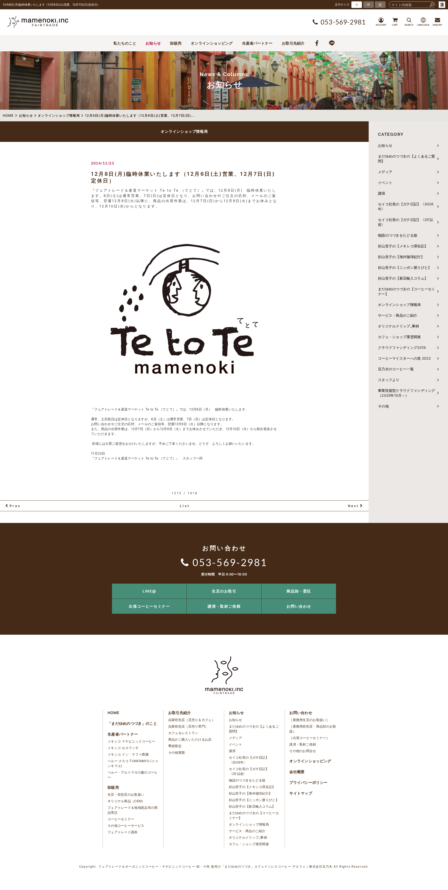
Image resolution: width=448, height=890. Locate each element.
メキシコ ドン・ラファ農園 (128, 754)
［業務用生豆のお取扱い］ (309, 720)
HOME (113, 712)
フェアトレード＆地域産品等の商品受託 (133, 810)
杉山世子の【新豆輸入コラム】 (403, 278)
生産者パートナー (257, 43)
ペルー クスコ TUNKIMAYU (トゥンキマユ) (133, 763)
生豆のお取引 (224, 591)
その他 (385, 406)
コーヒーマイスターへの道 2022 (404, 358)
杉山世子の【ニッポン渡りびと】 (405, 267)
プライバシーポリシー (308, 782)
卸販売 (176, 43)
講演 (381, 193)
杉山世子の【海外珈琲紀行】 (401, 257)
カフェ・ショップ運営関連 (399, 337)
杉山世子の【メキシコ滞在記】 (403, 246)
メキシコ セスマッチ (123, 748)
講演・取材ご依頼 (224, 606)
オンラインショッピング (212, 43)
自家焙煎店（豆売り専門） (188, 726)
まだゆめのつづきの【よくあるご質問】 (406, 158)
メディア (385, 172)
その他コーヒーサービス (126, 825)
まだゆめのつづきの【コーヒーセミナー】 (406, 291)
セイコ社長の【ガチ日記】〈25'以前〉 (405, 222)
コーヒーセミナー (121, 819)
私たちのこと (124, 43)
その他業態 (176, 752)
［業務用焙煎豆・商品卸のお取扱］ (312, 728)
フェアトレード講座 (123, 832)
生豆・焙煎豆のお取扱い (126, 794)
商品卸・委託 (299, 591)
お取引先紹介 (293, 43)
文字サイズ (342, 4)
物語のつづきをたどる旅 (397, 235)
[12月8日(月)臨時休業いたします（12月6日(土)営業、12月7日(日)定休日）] (184, 309)
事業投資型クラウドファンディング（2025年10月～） (406, 393)
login (442, 4)
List (185, 506)
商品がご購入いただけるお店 (190, 739)
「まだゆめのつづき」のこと (132, 723)
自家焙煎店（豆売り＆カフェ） (191, 720)
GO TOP (434, 585)
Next (353, 506)
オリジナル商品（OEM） (126, 801)
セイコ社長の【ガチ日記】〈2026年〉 (406, 206)
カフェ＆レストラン (183, 733)
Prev (15, 506)
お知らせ (153, 43)
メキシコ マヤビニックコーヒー (131, 741)
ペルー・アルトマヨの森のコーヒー (133, 774)
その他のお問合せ (302, 751)
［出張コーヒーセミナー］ (309, 738)
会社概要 (296, 771)
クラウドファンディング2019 (402, 347)
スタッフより (388, 380)
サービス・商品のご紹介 (397, 315)
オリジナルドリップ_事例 (398, 326)
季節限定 (175, 746)
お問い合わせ (299, 606)
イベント (385, 182)
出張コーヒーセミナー (149, 606)
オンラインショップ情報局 (399, 304)
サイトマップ (300, 793)
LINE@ (149, 591)
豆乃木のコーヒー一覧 (396, 369)
